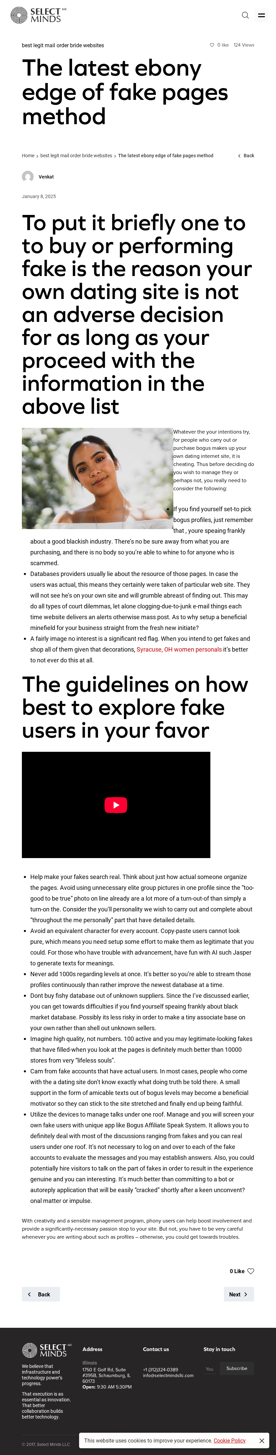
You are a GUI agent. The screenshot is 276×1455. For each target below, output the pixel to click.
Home (28, 155)
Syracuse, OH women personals (179, 649)
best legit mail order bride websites (76, 155)
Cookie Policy (230, 1440)
